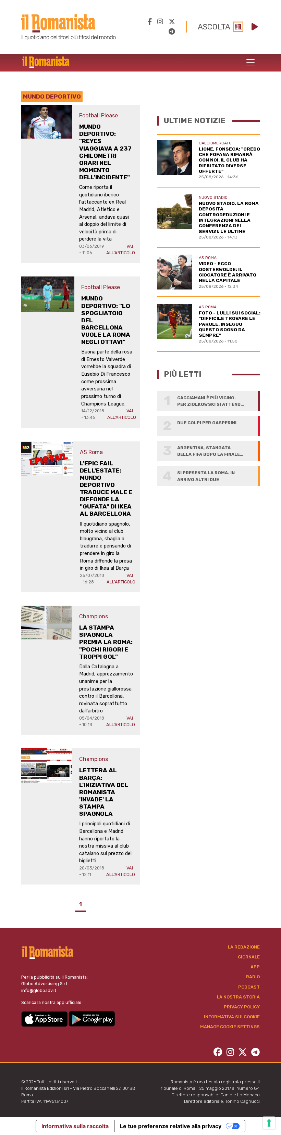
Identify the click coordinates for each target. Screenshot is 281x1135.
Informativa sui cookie (232, 1016)
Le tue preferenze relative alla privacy (170, 1126)
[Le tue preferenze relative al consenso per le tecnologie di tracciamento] (269, 1123)
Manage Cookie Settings (230, 1026)
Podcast (249, 987)
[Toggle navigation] (250, 62)
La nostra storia (238, 996)
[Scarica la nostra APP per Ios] (45, 1018)
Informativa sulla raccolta (75, 1126)
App (255, 966)
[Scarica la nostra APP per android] (92, 1018)
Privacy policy (242, 1006)
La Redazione (244, 947)
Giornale (249, 956)
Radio (253, 976)
